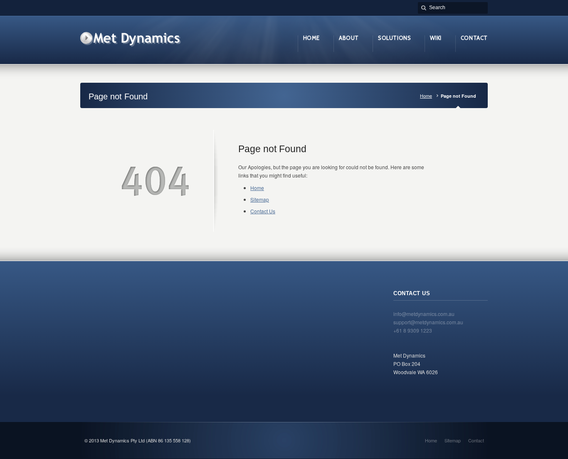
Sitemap (259, 199)
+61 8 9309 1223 (412, 330)
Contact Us (262, 211)
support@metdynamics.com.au (428, 322)
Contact (476, 440)
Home (426, 96)
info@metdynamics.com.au (423, 313)
